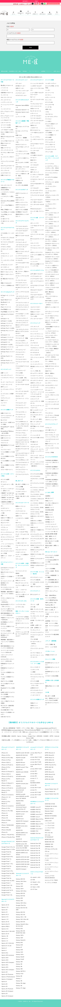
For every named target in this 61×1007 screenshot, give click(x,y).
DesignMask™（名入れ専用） (7, 427)
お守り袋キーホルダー (36, 273)
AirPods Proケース (6, 325)
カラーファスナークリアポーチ (37, 339)
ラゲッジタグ (19, 559)
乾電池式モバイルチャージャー (7, 669)
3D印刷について (49, 522)
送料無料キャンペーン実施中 (30, 1)
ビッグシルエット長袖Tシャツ (7, 394)
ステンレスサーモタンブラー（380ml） (52, 222)
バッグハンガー (34, 177)
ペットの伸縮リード (50, 135)
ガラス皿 (32, 606)
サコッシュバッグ (35, 424)
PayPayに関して (50, 605)
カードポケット (5, 267)
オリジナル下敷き (6, 546)
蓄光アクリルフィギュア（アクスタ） (22, 252)
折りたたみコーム (35, 130)
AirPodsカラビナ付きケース (7, 315)
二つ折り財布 (19, 575)
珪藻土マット (34, 703)
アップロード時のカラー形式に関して (52, 504)
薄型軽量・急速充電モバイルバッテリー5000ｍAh (7, 593)
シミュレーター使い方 (51, 531)
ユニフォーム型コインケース (22, 586)
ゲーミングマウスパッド (7, 532)
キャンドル (48, 99)
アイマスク (48, 119)
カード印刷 (4, 553)
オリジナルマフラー (36, 543)
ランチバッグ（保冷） (36, 419)
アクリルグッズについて (52, 529)
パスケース (19, 508)
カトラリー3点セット (36, 652)
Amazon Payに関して (51, 607)
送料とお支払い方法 (50, 602)
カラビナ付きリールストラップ (37, 144)
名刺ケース (19, 515)
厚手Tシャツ (4, 386)
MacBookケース (5, 302)
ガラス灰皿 (48, 137)
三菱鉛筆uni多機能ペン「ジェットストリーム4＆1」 (7, 503)
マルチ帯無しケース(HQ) (8, 212)
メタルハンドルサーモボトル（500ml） (52, 288)
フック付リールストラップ (37, 140)
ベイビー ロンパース (6, 384)
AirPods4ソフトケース (7, 337)
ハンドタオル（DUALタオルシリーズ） (37, 504)
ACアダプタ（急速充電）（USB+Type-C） (8, 706)
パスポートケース (20, 552)
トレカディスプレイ (21, 491)
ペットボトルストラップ (52, 401)
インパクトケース (6, 109)
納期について (49, 514)
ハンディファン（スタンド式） (22, 141)
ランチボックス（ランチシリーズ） (37, 617)
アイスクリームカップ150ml (36, 635)
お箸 (31, 622)
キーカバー (33, 157)
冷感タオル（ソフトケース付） (37, 524)
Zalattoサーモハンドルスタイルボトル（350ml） (52, 253)
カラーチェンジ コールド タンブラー (52, 312)
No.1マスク (4, 420)
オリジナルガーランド (36, 192)
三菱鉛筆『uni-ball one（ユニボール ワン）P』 (7, 498)
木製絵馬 (32, 153)
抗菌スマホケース (6, 175)
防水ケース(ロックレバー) (7, 275)
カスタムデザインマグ (51, 385)
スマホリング (4, 244)
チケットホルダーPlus (22, 531)
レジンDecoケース (6, 120)
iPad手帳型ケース (6, 309)
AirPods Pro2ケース (6, 349)
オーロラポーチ (34, 352)
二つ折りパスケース (21, 543)
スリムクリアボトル (50, 363)
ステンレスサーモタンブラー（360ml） (52, 218)
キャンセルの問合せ (50, 597)
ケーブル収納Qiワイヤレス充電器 (7, 697)
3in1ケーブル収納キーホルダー (7, 713)
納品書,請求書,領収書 (51, 534)
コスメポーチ (34, 444)
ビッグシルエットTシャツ (7, 390)
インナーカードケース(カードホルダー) (23, 526)
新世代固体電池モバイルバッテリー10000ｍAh (7, 647)
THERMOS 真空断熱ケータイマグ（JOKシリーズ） (52, 468)
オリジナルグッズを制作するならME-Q (52, 556)
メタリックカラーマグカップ (52, 449)
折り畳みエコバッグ (36, 412)
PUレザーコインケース (22, 583)
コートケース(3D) (6, 125)
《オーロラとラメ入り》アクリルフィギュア (22, 245)
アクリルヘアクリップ (22, 343)
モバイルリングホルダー (7, 242)
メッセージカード (35, 695)
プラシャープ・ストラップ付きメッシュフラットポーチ (37, 451)
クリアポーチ (34, 343)
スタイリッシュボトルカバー (52, 405)
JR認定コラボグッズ (51, 654)
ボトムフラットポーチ (36, 373)
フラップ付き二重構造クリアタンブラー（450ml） (52, 350)
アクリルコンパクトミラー (37, 249)
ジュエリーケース (50, 147)
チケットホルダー (20, 529)
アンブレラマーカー (21, 280)
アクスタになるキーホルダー (22, 263)
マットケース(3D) (6, 127)
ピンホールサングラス (36, 190)
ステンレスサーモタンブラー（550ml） (52, 235)
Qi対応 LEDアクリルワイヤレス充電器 (8, 693)
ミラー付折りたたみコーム (37, 133)
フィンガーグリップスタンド (7, 261)
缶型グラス (48, 371)
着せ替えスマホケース (7, 85)
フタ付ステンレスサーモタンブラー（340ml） (52, 345)
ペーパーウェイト (20, 472)
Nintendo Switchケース (22, 109)
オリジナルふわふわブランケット (37, 539)
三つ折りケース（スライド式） (7, 222)
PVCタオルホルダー (36, 208)
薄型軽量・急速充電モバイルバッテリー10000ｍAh (7, 641)
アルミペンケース (6, 510)
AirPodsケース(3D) (6, 321)
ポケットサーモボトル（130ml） (51, 297)
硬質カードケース (20, 506)
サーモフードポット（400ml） (36, 642)
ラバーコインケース (21, 571)
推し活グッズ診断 (50, 696)
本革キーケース (34, 108)
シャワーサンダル (20, 604)
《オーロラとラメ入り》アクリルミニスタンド (22, 321)
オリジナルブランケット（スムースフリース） (37, 535)
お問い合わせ (42, 13)
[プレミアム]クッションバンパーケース (7, 116)
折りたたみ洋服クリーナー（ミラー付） (37, 265)
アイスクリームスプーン (37, 632)
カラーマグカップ (50, 432)
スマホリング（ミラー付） (7, 250)
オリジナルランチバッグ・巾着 (36, 415)
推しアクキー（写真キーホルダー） (22, 272)
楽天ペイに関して (50, 609)
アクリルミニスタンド (22, 318)
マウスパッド (4, 529)
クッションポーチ (35, 435)
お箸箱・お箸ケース (36, 625)
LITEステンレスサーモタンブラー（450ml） (52, 231)
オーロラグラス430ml (51, 177)
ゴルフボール (49, 114)
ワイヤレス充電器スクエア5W (7, 673)
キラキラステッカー (21, 95)
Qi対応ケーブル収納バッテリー (7, 577)
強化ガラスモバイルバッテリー (7, 573)
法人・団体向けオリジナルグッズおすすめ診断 (52, 699)
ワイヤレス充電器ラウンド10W (7, 677)
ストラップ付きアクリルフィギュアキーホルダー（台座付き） (22, 426)
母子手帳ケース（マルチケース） (37, 427)
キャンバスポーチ (35, 355)
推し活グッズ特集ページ (22, 484)
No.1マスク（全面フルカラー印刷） (8, 423)
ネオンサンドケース (6, 97)
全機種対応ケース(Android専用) (6, 188)
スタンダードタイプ (6, 185)
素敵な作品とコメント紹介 (52, 687)
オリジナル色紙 (34, 681)
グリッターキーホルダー (37, 120)
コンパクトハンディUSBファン (22, 154)
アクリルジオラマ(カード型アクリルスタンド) (23, 454)
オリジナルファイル (6, 548)
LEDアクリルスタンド (22, 204)
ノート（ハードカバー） (7, 543)
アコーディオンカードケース (22, 546)
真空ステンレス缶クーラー (52, 308)
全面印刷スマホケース (7, 92)
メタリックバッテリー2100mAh (7, 655)
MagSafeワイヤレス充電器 (8, 689)
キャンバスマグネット (36, 674)
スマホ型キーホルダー (36, 155)
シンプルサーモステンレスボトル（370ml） (52, 332)
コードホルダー (34, 165)
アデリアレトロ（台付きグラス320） (52, 183)
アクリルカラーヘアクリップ (22, 346)
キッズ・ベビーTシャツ (7, 382)
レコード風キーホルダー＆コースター (37, 93)
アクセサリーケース (50, 149)
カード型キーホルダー (36, 202)
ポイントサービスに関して (52, 565)
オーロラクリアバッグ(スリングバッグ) (37, 386)
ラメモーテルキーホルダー (22, 385)
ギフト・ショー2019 (51, 647)
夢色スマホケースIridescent (6, 144)
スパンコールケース (6, 168)
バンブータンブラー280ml (50, 187)
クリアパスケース (20, 511)
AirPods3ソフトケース (7, 347)
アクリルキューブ (20, 370)
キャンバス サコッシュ (36, 333)
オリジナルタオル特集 (36, 474)
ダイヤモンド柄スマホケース (7, 153)
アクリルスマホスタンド (22, 462)
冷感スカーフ (34, 527)
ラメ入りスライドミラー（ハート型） (37, 231)
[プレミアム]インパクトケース (7, 112)
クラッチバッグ (34, 326)
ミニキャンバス (34, 669)
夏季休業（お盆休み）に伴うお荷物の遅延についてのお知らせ (30, 4)
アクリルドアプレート (22, 469)
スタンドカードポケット (7, 269)
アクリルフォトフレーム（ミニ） (37, 677)
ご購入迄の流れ (28, 13)
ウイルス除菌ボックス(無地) (8, 461)
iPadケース (4, 304)
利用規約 (25, 71)
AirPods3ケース (5, 342)
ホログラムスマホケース (7, 165)
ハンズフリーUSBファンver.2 (22, 159)
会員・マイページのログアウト (52, 631)
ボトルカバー (49, 390)
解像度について (49, 507)
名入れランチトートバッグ (22, 624)
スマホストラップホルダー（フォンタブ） (7, 238)
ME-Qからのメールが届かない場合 (52, 542)
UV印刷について (49, 519)
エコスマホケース (6, 173)
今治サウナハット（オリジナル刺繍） (52, 131)
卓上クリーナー (5, 522)
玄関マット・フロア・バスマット (7, 556)
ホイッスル (33, 162)
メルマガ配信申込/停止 (51, 600)
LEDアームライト (20, 207)
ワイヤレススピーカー (36, 103)
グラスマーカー (20, 354)
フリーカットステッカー (22, 90)
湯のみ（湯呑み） (50, 373)
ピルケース (33, 167)
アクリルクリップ (20, 405)
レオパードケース (6, 122)
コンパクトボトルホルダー (52, 409)
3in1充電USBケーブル (7, 710)
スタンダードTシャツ (7, 375)
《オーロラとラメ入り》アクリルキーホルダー (22, 229)
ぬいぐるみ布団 (20, 494)
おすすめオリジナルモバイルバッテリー (7, 568)
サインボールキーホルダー (37, 205)
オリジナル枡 (49, 139)
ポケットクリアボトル (51, 380)
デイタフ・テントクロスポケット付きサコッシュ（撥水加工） (37, 464)
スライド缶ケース (50, 144)
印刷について (49, 500)
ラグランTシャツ (5, 398)
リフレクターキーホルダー (37, 196)
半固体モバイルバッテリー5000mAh (7, 618)
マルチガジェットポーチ (37, 347)
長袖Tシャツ (4, 400)
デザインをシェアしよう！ (51, 592)
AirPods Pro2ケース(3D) (6, 357)
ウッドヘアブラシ (35, 137)
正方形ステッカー (20, 85)
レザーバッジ (34, 113)
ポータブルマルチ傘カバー (37, 431)
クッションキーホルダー (37, 83)
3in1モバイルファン (21, 144)
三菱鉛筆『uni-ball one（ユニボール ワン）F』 (7, 494)
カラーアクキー (20, 233)
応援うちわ (19, 135)
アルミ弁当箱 (34, 639)
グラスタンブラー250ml (52, 170)
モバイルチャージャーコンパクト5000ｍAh (7, 588)
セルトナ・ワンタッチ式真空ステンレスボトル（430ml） (52, 322)
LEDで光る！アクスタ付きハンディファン (22, 167)
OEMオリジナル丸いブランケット (37, 555)
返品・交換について (50, 538)
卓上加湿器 (19, 182)
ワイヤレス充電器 (6, 630)
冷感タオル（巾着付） (36, 520)
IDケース (18, 522)
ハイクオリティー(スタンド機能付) (8, 193)
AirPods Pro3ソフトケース (8, 364)
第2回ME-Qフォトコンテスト (52, 668)
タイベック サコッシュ (36, 336)
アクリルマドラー (20, 352)
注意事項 (47, 496)
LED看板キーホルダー (22, 212)
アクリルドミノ (20, 375)
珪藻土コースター (35, 311)
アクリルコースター (21, 359)
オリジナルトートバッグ (37, 329)
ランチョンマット (35, 630)
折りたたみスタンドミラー (37, 239)
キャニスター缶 (49, 104)
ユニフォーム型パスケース (22, 539)
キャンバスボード (35, 667)
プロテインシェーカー (51, 419)
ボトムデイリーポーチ (36, 380)
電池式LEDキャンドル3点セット (22, 215)
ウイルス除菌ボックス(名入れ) (8, 453)
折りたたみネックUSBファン (22, 163)
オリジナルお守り (20, 340)
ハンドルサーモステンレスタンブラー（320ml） (52, 340)
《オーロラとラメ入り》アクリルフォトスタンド (22, 306)
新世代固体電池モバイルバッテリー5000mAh (7, 614)
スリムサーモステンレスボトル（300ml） (52, 275)
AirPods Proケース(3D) (7, 328)
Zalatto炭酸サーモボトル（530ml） (52, 327)
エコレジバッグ (34, 398)
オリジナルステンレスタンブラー (22, 628)
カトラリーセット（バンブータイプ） (37, 656)
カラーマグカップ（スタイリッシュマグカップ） (52, 435)
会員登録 (50, 13)
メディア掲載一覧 (50, 644)
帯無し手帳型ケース (6, 209)
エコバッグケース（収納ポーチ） (37, 402)
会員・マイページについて (52, 617)
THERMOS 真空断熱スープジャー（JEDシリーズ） (52, 486)
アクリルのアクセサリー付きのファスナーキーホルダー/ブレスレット (22, 442)
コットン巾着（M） (35, 371)
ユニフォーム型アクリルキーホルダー (22, 381)
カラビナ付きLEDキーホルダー (37, 184)
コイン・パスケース (21, 589)
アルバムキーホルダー (36, 199)
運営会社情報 (4, 71)
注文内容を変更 (49, 510)
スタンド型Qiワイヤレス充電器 (7, 702)
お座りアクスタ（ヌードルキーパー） (22, 268)
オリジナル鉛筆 (5, 479)
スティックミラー (35, 259)
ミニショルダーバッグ (36, 389)
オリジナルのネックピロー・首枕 (37, 583)
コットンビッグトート (36, 364)
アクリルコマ (19, 419)
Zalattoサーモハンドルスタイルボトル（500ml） (52, 257)
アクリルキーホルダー (22, 226)
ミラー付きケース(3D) (7, 129)
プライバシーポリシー (34, 71)
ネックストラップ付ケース (7, 158)
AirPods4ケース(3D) (7, 339)
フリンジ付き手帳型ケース (7, 206)
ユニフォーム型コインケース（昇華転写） (22, 595)
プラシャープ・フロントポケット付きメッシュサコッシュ (37, 457)
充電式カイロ (19, 180)
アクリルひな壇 (20, 489)
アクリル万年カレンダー (22, 460)
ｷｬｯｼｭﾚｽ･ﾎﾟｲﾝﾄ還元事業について (52, 635)
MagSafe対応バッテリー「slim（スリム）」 (8, 605)
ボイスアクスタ (20, 240)
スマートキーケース (36, 106)
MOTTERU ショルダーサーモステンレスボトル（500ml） (52, 302)
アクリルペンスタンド (22, 430)
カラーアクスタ (20, 249)
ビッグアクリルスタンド (22, 255)
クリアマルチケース (36, 276)
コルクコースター (35, 307)
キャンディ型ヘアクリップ (37, 212)
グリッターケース (6, 99)
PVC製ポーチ (34, 442)
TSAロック (33, 169)
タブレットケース (50, 97)
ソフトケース (4, 90)
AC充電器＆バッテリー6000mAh (7, 623)
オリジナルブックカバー (7, 551)
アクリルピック (20, 357)
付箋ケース (4, 515)
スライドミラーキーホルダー (37, 235)
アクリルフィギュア (21, 242)
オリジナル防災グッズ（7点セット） (51, 124)
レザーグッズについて (51, 526)
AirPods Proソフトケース (7, 331)
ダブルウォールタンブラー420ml (52, 196)
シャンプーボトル (50, 128)
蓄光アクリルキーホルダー (22, 236)
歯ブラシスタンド (35, 707)
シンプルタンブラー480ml (50, 209)
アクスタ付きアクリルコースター (22, 367)
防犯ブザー (33, 160)
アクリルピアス (20, 457)
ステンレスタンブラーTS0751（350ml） (51, 336)
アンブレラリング (20, 416)
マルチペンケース (35, 446)
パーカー (3, 405)
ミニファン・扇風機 (21, 137)
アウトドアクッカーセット (37, 649)
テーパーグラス (49, 163)
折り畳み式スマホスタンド (7, 279)
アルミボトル (49, 413)
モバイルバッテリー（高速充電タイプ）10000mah (7, 635)
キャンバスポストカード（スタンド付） (37, 684)
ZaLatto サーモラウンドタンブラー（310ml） (52, 240)
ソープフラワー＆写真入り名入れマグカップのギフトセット (22, 618)
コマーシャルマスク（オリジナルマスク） (7, 416)
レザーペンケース (35, 123)
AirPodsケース (5, 318)
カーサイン (48, 95)
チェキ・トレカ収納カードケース (22, 555)
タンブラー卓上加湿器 (22, 185)
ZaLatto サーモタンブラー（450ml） (52, 249)
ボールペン (4, 481)
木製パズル (48, 109)
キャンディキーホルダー (22, 391)
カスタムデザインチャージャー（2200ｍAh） (7, 660)
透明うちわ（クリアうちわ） (22, 127)
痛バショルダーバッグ (36, 410)
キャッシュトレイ (6, 525)
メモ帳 (2, 513)
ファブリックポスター (36, 692)
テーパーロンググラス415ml (51, 173)
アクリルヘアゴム (20, 432)
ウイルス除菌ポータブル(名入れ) (7, 457)
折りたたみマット (35, 594)
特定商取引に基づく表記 (15, 71)
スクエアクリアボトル (51, 378)
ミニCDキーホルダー (36, 85)
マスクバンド (4, 442)
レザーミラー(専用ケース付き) (37, 255)
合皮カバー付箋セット (7, 517)
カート (56, 13)
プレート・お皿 (34, 604)
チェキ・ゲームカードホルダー (22, 535)
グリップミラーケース (7, 150)
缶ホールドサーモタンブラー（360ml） (52, 360)
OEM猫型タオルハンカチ (37, 563)
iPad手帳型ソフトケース (7, 311)
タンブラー (48, 383)
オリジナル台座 (20, 335)
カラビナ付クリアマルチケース (37, 286)
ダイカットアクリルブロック (22, 276)
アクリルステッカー (21, 403)
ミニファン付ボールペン (22, 171)
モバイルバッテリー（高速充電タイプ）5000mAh (7, 582)
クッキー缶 (48, 107)
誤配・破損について (50, 536)
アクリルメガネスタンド (22, 437)
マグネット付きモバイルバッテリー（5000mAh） (7, 600)
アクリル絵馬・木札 (21, 377)
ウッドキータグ (34, 150)
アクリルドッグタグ (21, 435)
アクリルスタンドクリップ (22, 408)
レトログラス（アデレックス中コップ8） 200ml (52, 167)
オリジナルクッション (36, 577)
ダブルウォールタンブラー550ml (52, 200)
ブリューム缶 (49, 151)
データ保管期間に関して (52, 579)
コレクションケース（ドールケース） (37, 406)
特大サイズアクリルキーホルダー (22, 326)
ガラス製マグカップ (50, 430)
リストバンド (34, 292)
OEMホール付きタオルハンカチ (37, 566)
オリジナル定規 (5, 520)
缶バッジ (32, 97)
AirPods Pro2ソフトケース (8, 352)
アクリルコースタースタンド (22, 362)
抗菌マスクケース (6, 438)
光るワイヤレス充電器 (7, 681)
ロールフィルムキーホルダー (37, 100)
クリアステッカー (20, 93)
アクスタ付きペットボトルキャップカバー (22, 314)
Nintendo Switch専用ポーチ (22, 106)
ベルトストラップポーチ (37, 378)
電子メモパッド (34, 172)
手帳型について (49, 517)
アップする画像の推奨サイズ (52, 583)
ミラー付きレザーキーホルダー (37, 226)
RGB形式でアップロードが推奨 (52, 587)
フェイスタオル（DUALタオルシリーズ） (37, 508)
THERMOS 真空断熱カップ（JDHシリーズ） (51, 480)
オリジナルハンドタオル (37, 487)
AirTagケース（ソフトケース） (7, 296)
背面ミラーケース (6, 147)
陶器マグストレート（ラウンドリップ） (52, 444)
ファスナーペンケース (36, 375)
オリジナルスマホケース (43, 728)
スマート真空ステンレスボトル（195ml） (52, 284)
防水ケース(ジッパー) (7, 272)
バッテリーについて (50, 524)
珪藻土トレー (34, 705)
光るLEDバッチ (20, 197)
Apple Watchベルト (6, 299)
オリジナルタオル (35, 476)
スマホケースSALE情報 (51, 676)
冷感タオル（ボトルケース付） (37, 517)
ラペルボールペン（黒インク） (7, 485)
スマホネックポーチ (36, 396)
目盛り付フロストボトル (52, 366)
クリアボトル (49, 375)
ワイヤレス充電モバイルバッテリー (7, 627)
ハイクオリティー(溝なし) (7, 197)
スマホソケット (5, 253)
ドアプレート (4, 527)
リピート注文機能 (50, 568)
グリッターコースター (36, 318)
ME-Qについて (49, 498)
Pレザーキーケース (35, 111)
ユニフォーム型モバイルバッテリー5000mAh (7, 610)
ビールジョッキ (49, 368)
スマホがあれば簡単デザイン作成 (52, 560)
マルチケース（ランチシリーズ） (37, 612)
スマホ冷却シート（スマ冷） (7, 234)
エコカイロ (19, 178)
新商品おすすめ (21, 13)
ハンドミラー (34, 261)
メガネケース (34, 127)
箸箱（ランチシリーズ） (37, 609)
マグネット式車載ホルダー (7, 286)
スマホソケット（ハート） (7, 257)
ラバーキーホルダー (36, 118)
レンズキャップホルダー (37, 174)
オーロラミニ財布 (20, 578)
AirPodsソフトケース (7, 323)
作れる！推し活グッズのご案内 (22, 497)
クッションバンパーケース (7, 105)
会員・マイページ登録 (51, 623)
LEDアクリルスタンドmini (22, 194)
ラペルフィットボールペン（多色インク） (7, 489)
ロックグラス (49, 179)
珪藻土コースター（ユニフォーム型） (37, 315)
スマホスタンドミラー (7, 264)
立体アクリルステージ (22, 285)
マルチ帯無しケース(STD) (6, 215)
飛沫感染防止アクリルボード (7, 446)
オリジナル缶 (49, 102)
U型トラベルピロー (35, 586)
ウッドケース (4, 95)
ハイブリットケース (6, 102)
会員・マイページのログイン (52, 626)
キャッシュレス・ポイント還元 (52, 613)
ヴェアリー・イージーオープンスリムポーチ (37, 393)
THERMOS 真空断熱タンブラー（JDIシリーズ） (51, 475)
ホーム (13, 13)
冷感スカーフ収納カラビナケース (37, 530)
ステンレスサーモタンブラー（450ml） (52, 227)
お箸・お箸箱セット (36, 627)
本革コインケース (20, 580)
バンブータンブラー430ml (50, 191)
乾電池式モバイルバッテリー (7, 664)
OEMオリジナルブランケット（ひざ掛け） (37, 546)
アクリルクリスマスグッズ (22, 475)
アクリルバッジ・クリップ (22, 399)
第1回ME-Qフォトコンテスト (52, 663)
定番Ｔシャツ (4, 373)
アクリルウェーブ (20, 349)
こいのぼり (48, 121)
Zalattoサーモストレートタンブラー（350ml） (52, 244)
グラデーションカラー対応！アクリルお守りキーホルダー (22, 634)
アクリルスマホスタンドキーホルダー (22, 259)
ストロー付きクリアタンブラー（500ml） (52, 316)
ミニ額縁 (32, 672)
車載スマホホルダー (6, 283)
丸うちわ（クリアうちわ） (22, 132)
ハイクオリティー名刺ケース (22, 519)
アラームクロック (50, 142)
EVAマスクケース (6, 435)
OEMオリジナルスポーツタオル (37, 559)
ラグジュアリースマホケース (7, 162)
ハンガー (47, 90)
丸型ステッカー (20, 88)
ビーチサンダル (20, 606)
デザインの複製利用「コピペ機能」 (52, 576)
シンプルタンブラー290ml (50, 205)
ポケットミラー (34, 223)
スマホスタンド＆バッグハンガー (37, 180)
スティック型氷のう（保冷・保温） (22, 174)
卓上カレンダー (20, 396)
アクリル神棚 (19, 486)
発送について (49, 512)
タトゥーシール (49, 92)
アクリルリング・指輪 (22, 338)
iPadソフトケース (6, 307)
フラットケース (34, 345)
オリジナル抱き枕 (35, 579)
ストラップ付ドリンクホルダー (52, 396)
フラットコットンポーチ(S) (37, 358)
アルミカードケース (21, 549)
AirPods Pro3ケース (6, 360)
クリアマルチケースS (36, 278)
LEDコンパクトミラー (22, 202)
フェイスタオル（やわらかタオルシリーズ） (37, 495)
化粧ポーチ (33, 125)
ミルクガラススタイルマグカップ (52, 440)
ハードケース (4, 87)
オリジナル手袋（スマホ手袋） (52, 86)
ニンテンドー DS (20, 116)
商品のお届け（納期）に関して (52, 546)
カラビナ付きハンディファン (22, 148)
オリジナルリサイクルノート (7, 540)
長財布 (17, 573)
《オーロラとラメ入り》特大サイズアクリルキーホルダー (22, 331)
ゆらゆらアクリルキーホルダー (22, 449)
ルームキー (19, 389)
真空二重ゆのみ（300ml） (49, 292)
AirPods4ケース (5, 335)
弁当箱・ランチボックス (37, 620)
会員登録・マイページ (46, 71)
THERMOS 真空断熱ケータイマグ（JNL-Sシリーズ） (52, 462)
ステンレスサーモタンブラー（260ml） (52, 213)
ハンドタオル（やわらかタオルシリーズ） (37, 490)
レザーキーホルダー (36, 115)
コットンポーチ (34, 361)
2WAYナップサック (35, 383)
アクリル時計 (19, 373)
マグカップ (48, 427)
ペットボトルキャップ (51, 399)
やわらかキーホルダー (36, 290)
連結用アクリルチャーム (22, 446)
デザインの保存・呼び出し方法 (52, 572)
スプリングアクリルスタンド (22, 292)
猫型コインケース (20, 592)
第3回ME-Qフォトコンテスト (52, 672)
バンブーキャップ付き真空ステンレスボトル (52, 416)
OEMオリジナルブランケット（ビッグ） (37, 550)
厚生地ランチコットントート (37, 367)
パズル (47, 111)
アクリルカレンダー (21, 393)
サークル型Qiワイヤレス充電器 (7, 684)
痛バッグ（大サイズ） (36, 421)
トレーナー (4, 402)
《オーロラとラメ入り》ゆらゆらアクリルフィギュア (22, 298)
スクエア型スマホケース (7, 141)
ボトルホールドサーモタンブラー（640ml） (52, 356)
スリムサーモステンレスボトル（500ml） (52, 279)
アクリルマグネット (21, 412)
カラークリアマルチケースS (37, 282)
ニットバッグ (34, 331)
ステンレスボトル (50, 387)
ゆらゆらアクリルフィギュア (22, 288)
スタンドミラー (34, 243)
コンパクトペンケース (36, 148)
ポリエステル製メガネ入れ (37, 438)
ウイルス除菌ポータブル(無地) (7, 466)
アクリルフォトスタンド (22, 302)
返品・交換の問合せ (50, 595)
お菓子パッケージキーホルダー (37, 298)
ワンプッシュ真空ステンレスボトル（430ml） (52, 266)
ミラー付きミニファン (22, 151)
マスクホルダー (5, 440)
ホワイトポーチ (34, 350)
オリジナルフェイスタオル (37, 484)
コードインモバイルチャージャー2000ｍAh (7, 651)
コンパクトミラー (35, 245)
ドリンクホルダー (50, 392)
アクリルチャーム (20, 414)
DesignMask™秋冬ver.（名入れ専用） (7, 432)
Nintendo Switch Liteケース (22, 113)
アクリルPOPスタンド (22, 421)
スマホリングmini (6, 246)
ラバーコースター (35, 309)
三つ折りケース (5, 218)
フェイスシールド (6, 449)
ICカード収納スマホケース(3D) (7, 133)
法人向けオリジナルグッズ (52, 703)
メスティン (33, 646)
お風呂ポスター (34, 688)
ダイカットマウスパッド (7, 537)
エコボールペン (5, 508)
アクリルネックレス (21, 282)
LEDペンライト (20, 200)
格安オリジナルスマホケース (16, 730)
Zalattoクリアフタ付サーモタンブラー (52, 262)
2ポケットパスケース (21, 513)
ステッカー (19, 83)
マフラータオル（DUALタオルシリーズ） (37, 512)
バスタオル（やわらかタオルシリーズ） (37, 499)
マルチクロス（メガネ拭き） (37, 479)
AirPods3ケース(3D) (7, 344)
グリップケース (5, 170)
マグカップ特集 (49, 452)
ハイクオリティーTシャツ (7, 378)
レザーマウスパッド (6, 534)
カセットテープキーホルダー (37, 89)
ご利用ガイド (35, 13)
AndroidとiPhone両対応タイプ (8, 201)
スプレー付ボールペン (7, 469)
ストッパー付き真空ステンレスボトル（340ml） (52, 271)
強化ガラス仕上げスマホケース (7, 137)
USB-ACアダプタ (5, 716)
